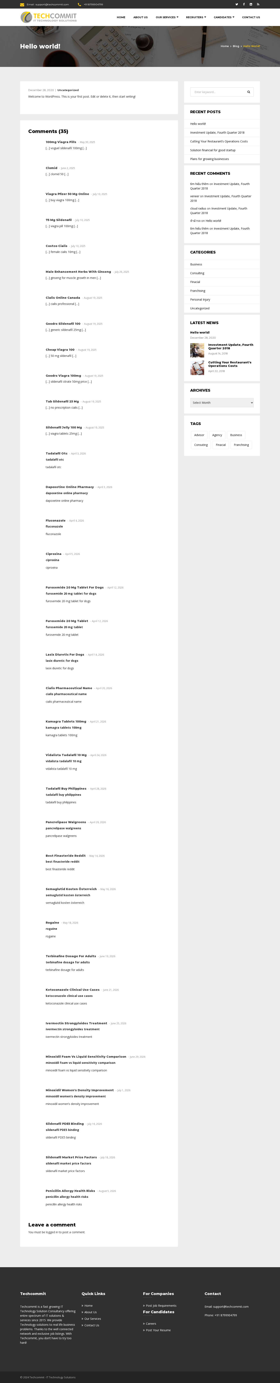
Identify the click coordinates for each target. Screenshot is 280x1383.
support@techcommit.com (52, 4)
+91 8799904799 (93, 4)
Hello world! (198, 124)
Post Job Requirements (161, 1305)
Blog (236, 46)
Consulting (197, 273)
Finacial (195, 282)
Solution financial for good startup (213, 150)
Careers (151, 1324)
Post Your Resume (158, 1330)
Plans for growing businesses (209, 159)
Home (121, 17)
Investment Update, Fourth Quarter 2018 (217, 132)
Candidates (222, 17)
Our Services (165, 17)
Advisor (199, 435)
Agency (217, 435)
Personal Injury (200, 299)
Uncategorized (68, 90)
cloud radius (198, 208)
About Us (140, 17)
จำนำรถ (195, 221)
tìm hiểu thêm (199, 184)
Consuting (201, 445)
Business (196, 264)
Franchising (197, 291)
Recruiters (194, 17)
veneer (194, 196)
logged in (52, 1232)
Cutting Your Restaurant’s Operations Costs (219, 141)
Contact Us (251, 17)
